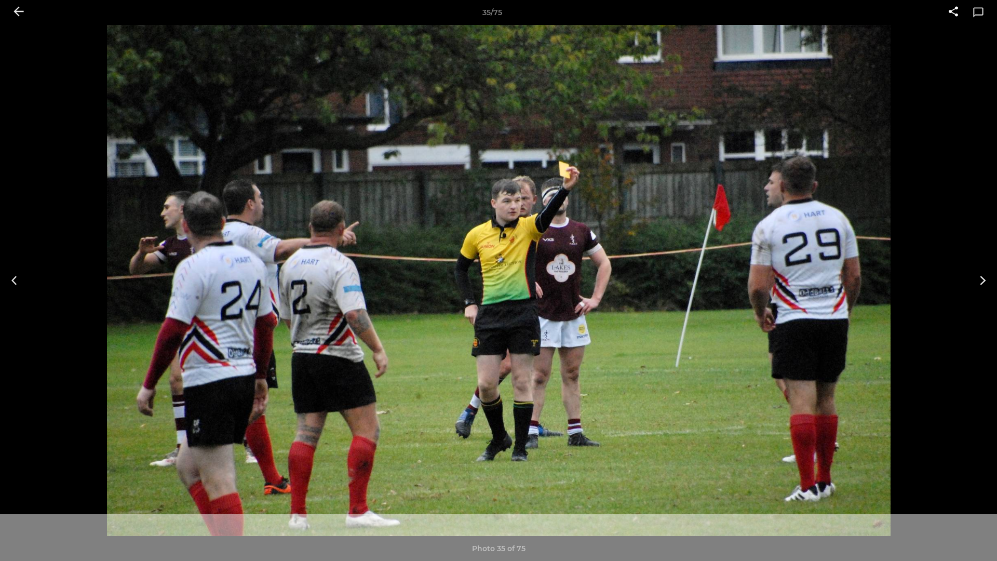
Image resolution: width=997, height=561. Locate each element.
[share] (953, 12)
